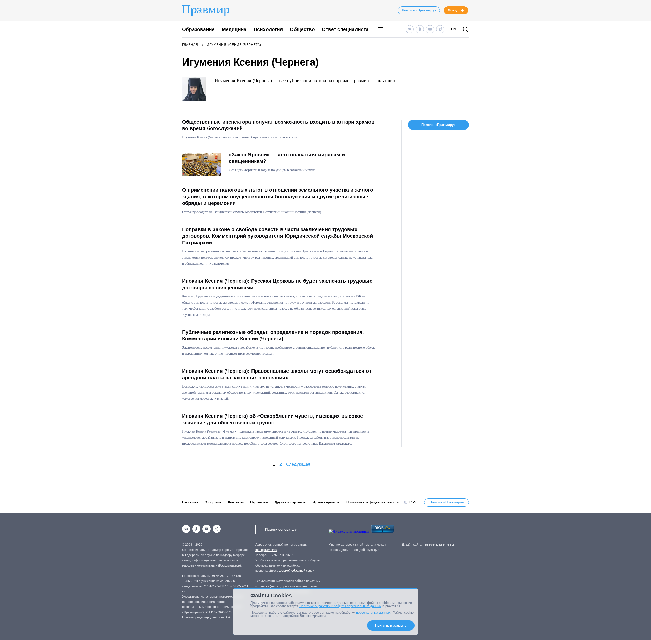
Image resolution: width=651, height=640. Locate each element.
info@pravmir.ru (266, 550)
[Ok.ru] (420, 29)
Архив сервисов (326, 502)
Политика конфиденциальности (372, 502)
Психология (268, 29)
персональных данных (373, 612)
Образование (198, 29)
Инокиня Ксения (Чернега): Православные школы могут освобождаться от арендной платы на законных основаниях (277, 374)
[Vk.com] (410, 29)
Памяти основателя (281, 529)
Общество (302, 29)
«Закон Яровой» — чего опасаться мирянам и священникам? (287, 158)
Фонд (452, 10)
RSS (412, 502)
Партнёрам (259, 502)
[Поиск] (465, 29)
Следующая (298, 464)
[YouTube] (430, 29)
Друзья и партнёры (290, 502)
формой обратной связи (296, 570)
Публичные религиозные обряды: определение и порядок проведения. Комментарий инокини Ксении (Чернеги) (273, 335)
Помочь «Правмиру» (419, 10)
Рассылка (190, 502)
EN (453, 29)
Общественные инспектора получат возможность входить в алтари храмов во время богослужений (278, 125)
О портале (213, 502)
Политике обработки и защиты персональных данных (340, 606)
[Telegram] (440, 29)
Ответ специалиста (345, 29)
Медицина (234, 29)
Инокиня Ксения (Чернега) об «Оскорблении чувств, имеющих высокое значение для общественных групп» (272, 419)
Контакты (236, 502)
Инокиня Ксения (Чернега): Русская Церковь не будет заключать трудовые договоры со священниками (277, 284)
